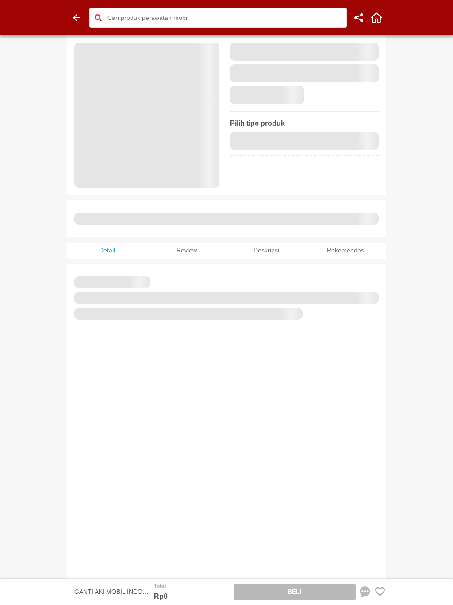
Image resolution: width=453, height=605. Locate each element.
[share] (358, 17)
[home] (376, 17)
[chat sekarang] (365, 591)
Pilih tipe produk (257, 123)
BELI (295, 591)
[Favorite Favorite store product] (380, 591)
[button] (98, 18)
